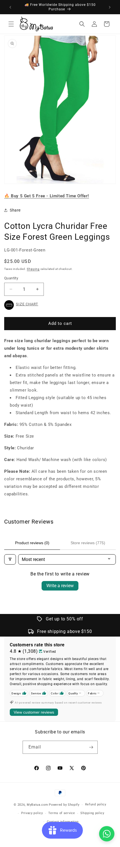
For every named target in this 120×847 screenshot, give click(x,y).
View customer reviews (34, 712)
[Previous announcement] (10, 7)
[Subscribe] (91, 747)
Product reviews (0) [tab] (32, 543)
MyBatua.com (37, 805)
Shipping (33, 268)
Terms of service (61, 813)
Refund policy (95, 804)
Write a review (60, 585)
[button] (11, 24)
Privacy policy (32, 813)
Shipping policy (92, 813)
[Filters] (10, 559)
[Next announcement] (110, 7)
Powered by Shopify (64, 805)
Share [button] (15, 210)
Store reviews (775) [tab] (88, 543)
